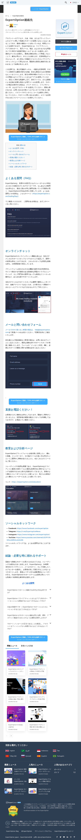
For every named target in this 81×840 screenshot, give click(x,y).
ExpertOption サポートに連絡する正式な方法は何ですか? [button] (27, 591)
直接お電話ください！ (17, 157)
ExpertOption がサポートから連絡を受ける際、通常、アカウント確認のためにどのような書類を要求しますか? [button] (28, 616)
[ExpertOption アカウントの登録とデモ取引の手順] (37, 658)
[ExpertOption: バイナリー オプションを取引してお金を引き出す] (33, 771)
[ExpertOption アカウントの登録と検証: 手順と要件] (16, 686)
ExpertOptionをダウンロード (64, 831)
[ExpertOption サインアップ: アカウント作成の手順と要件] (37, 686)
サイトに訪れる (66, 41)
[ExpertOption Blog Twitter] (59, 837)
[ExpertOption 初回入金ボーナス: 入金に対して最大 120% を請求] (8, 771)
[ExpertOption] (65, 36)
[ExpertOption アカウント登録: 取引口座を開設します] (37, 714)
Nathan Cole (16, 25)
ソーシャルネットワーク (18, 164)
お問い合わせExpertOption (42, 837)
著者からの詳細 (27, 646)
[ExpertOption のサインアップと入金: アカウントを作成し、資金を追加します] (33, 791)
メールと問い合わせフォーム (20, 154)
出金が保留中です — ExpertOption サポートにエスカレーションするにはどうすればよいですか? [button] (27, 608)
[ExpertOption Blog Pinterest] (73, 837)
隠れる (22, 145)
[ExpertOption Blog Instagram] (70, 837)
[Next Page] (11, 735)
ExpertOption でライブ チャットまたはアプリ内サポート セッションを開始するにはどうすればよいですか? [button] (27, 599)
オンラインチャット (17, 151)
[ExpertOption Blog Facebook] (56, 837)
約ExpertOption (26, 831)
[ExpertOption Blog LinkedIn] (66, 837)
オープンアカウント (66, 48)
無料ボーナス (67, 54)
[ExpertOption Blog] (13, 804)
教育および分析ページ (17, 160)
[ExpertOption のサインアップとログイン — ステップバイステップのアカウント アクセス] (16, 658)
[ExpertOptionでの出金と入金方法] (16, 714)
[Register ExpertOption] (65, 68)
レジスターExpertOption (40, 9)
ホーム (7, 16)
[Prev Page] (7, 735)
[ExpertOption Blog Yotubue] (63, 837)
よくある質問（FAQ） (17, 148)
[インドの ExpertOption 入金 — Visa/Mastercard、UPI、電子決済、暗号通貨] (8, 781)
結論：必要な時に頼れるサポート (21, 167)
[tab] (28, 591)
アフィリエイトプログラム (43, 831)
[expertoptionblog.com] (11, 2)
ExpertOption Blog (12, 831)
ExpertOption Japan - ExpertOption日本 (18, 837)
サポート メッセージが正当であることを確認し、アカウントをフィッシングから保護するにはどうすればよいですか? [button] (27, 626)
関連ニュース (12, 646)
